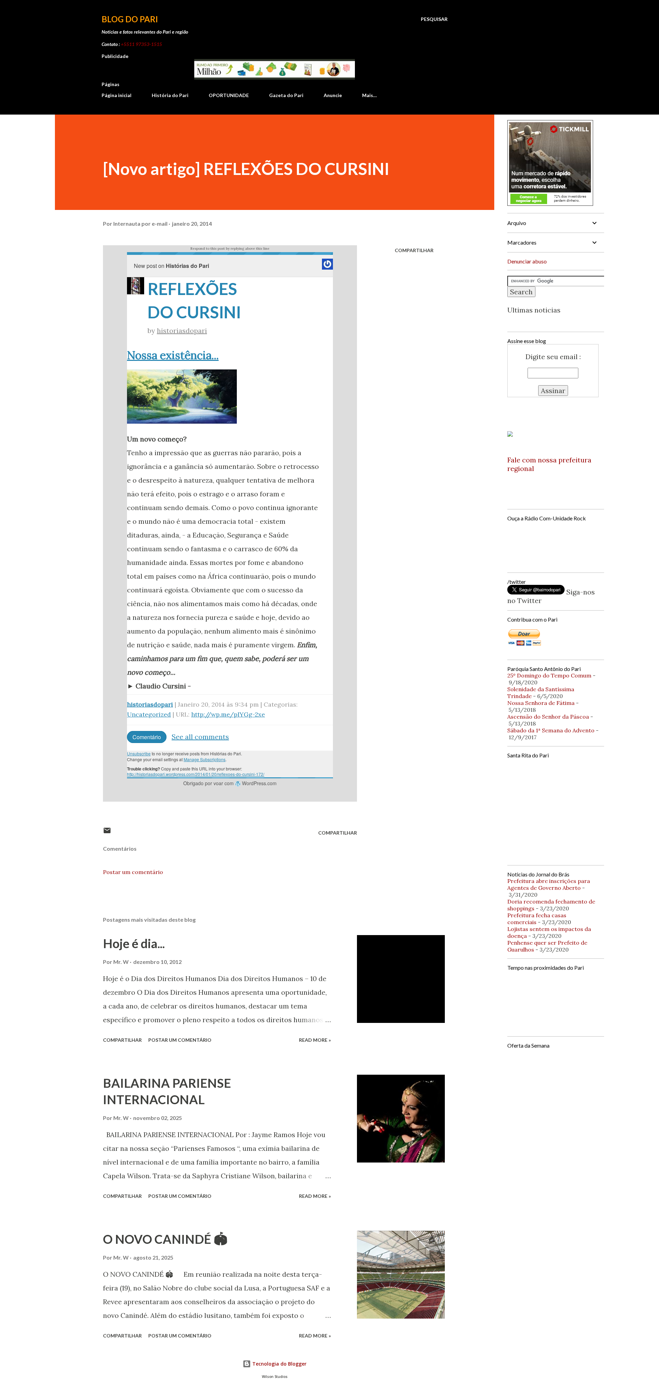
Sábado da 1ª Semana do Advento (550, 730)
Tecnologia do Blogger (279, 1363)
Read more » (315, 1040)
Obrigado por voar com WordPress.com (230, 783)
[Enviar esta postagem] (107, 833)
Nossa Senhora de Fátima (541, 702)
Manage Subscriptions (205, 759)
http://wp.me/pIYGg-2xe (228, 714)
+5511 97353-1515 (141, 44)
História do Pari (170, 95)
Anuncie (333, 95)
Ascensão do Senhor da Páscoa (548, 716)
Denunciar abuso (527, 261)
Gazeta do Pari (286, 95)
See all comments (200, 736)
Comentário (146, 737)
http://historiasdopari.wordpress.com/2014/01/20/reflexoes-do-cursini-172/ (195, 774)
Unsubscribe (139, 753)
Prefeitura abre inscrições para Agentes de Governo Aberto (548, 884)
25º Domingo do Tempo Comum (549, 675)
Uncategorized (149, 714)
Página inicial (116, 95)
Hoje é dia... (134, 943)
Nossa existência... (173, 355)
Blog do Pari (130, 19)
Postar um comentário (133, 872)
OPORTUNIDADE (229, 95)
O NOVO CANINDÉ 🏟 (165, 1239)
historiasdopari (182, 330)
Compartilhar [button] (414, 250)
